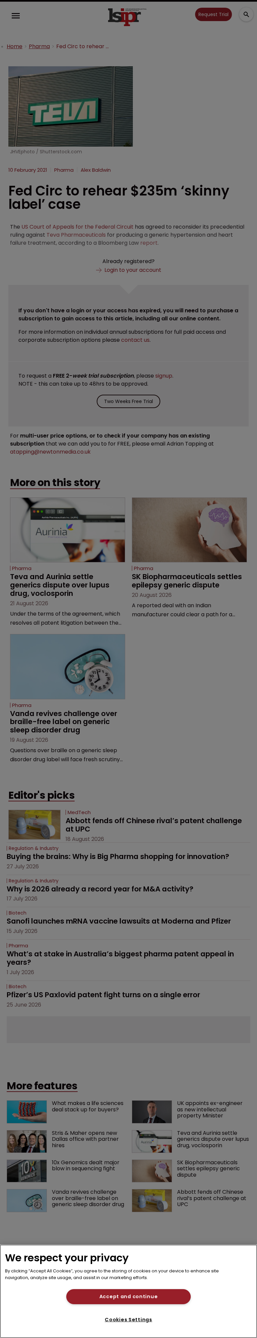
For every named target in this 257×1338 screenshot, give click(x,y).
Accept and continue (128, 1296)
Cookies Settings (128, 1319)
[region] (128, 1291)
